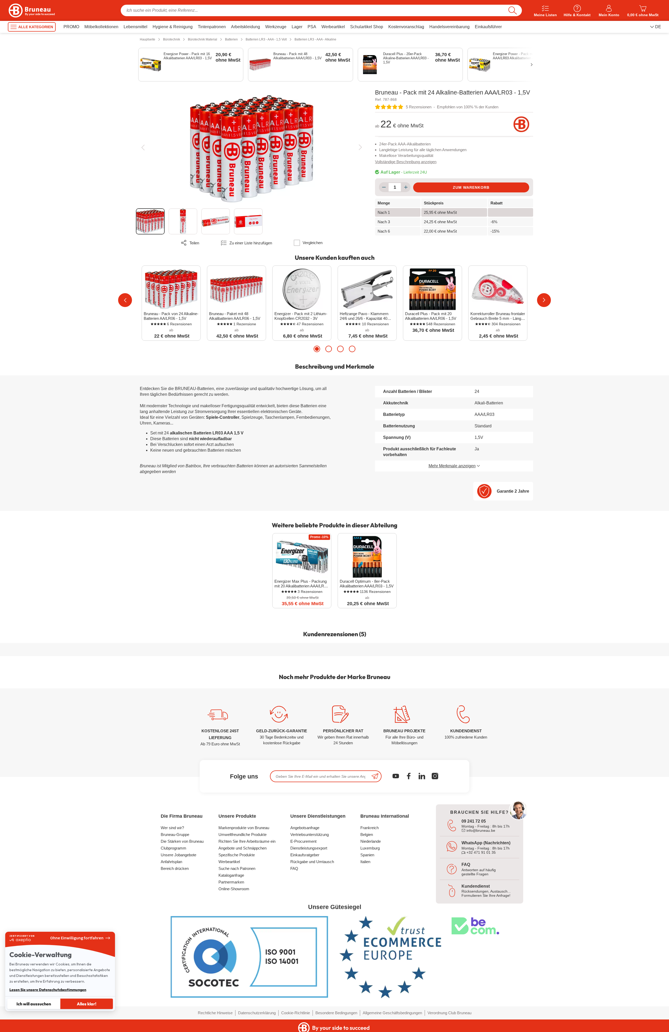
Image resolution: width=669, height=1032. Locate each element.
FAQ (294, 868)
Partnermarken (231, 882)
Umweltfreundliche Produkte (242, 834)
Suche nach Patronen (236, 868)
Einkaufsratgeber (304, 855)
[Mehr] (406, 187)
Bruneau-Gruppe (175, 834)
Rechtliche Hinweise (215, 1013)
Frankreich (369, 827)
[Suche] (512, 10)
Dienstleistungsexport (308, 848)
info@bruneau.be (480, 830)
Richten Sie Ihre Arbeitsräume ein (246, 841)
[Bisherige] (143, 147)
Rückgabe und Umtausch (312, 861)
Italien (365, 861)
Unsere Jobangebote (178, 855)
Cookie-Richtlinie (295, 1013)
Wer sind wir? (172, 827)
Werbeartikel (229, 861)
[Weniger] (384, 187)
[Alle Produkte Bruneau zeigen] (521, 124)
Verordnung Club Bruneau (449, 1013)
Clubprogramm (173, 848)
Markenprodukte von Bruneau (243, 827)
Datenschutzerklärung (257, 1013)
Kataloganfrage (231, 875)
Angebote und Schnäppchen (242, 848)
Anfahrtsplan (171, 861)
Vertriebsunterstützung (309, 834)
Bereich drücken (175, 868)
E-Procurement (303, 841)
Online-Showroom (233, 889)
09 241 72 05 (474, 821)
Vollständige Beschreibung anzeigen (405, 162)
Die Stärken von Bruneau (182, 841)
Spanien (367, 855)
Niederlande (370, 841)
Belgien (366, 834)
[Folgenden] (360, 147)
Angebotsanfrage (304, 827)
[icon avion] (375, 776)
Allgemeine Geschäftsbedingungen (392, 1013)
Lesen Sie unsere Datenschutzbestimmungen (47, 989)
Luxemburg (370, 848)
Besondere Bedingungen (336, 1013)
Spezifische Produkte (236, 855)
